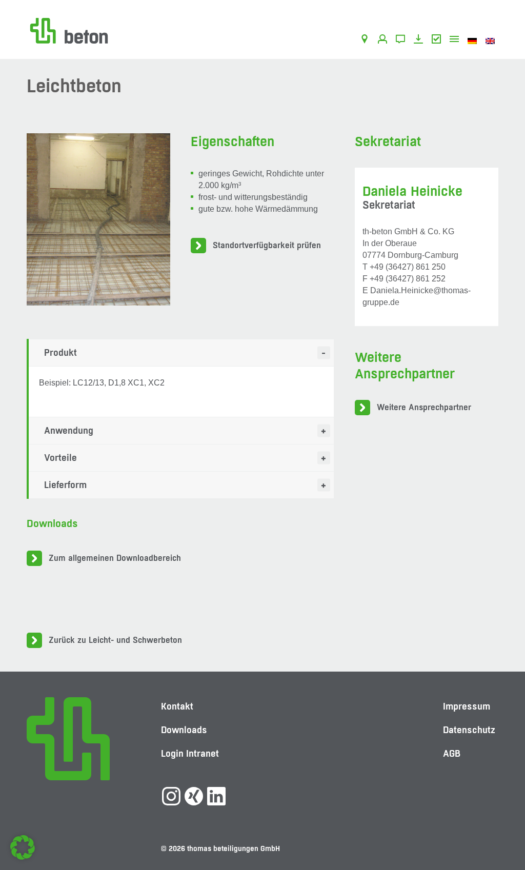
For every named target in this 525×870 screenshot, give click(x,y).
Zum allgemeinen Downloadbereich (115, 558)
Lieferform (65, 484)
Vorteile (60, 457)
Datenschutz (469, 729)
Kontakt (402, 40)
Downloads (420, 40)
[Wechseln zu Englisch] (492, 40)
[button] (22, 847)
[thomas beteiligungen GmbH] (69, 30)
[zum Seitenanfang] (497, 826)
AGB (438, 40)
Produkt (60, 352)
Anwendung (68, 430)
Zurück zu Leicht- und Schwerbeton (115, 640)
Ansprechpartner (384, 40)
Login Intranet (190, 753)
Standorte (366, 40)
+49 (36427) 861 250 (408, 266)
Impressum (466, 706)
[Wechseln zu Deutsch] (474, 40)
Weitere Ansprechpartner (424, 407)
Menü (456, 40)
